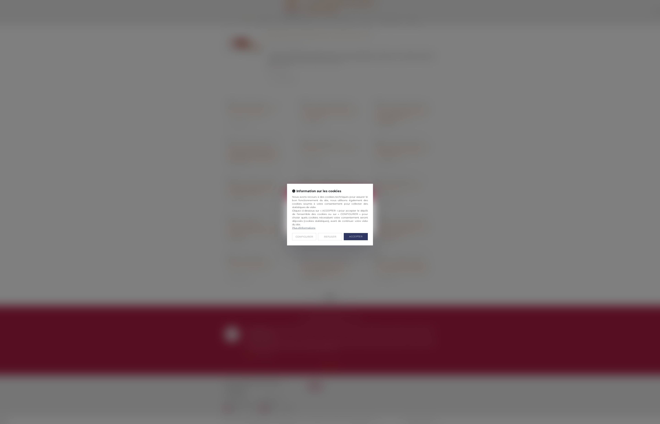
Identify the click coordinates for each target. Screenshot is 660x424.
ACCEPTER (355, 236)
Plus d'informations (303, 227)
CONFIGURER (304, 236)
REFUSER (330, 236)
